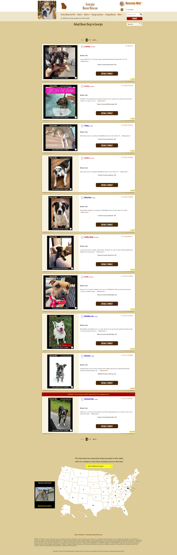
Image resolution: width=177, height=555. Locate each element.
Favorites (130, 9)
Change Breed (110, 14)
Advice (86, 14)
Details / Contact (107, 73)
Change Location (97, 14)
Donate (134, 18)
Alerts (79, 14)
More (119, 14)
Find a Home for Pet (68, 14)
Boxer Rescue (80, 534)
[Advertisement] (88, 32)
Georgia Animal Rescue (94, 534)
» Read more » (84, 61)
